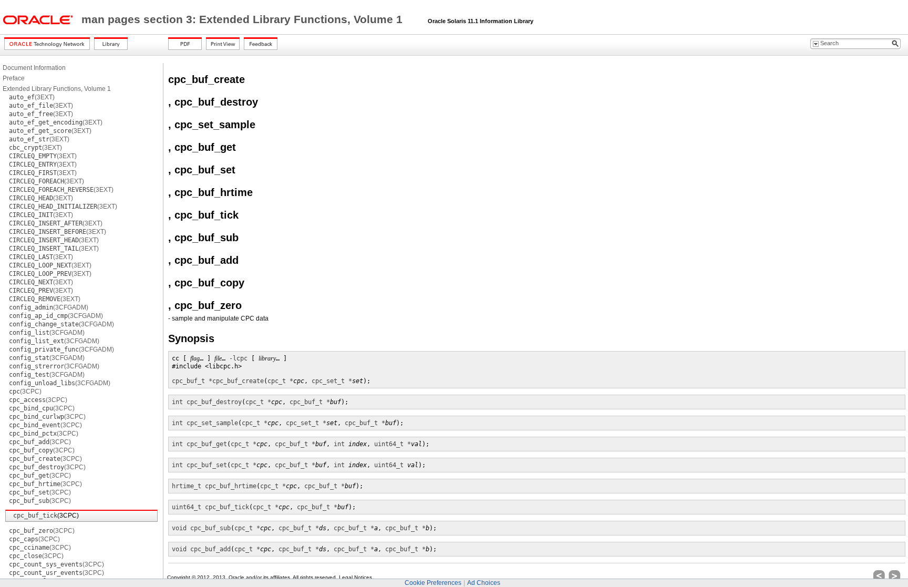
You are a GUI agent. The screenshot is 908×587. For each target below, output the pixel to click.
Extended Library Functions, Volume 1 (57, 88)
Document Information (34, 67)
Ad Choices (483, 582)
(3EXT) (32, 97)
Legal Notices (355, 577)
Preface (14, 78)
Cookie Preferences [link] (433, 582)
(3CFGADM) (48, 307)
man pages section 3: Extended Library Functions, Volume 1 (243, 19)
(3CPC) (25, 391)
